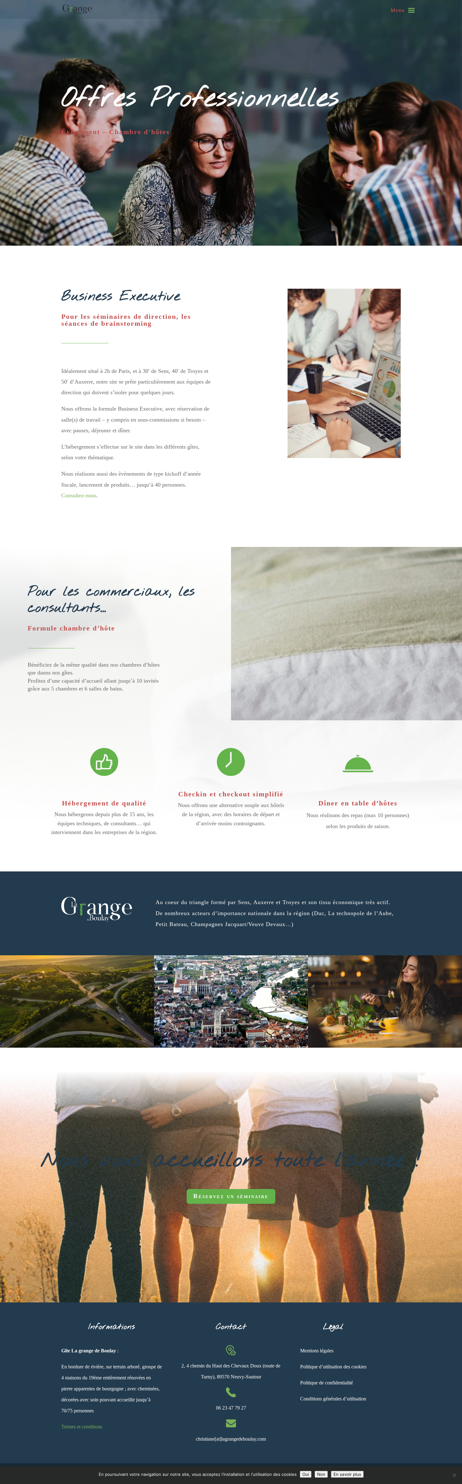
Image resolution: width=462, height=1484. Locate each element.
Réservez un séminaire (231, 1196)
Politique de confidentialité (326, 1382)
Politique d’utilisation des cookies (333, 1366)
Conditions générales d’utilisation (333, 1398)
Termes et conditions (81, 1426)
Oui (305, 1474)
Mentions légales (316, 1350)
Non (321, 1474)
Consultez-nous (78, 495)
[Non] (454, 1475)
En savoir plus (347, 1474)
